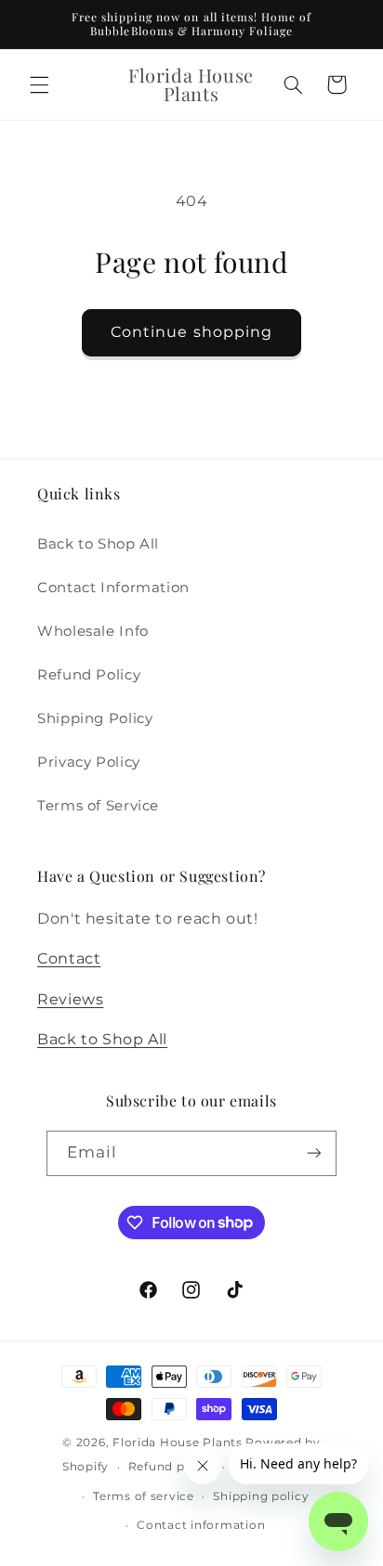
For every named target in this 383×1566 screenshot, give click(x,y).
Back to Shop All (98, 544)
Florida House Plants (177, 1442)
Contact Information (113, 587)
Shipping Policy (94, 718)
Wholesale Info (93, 631)
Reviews (70, 999)
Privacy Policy (88, 762)
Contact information (201, 1525)
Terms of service (143, 1496)
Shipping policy (261, 1496)
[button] (39, 84)
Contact (68, 958)
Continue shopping (191, 332)
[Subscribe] (314, 1153)
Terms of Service (98, 805)
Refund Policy (88, 675)
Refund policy (171, 1466)
